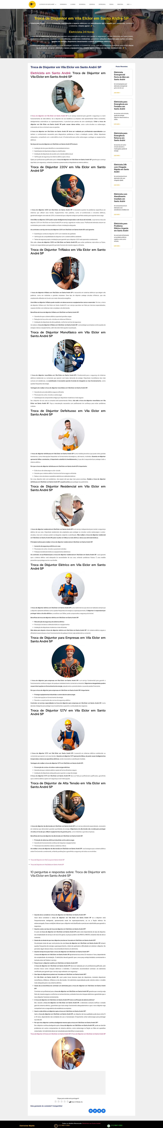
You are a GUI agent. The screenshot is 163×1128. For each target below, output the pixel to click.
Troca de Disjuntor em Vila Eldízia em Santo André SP (47, 865)
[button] (91, 1111)
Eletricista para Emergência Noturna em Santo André (120, 137)
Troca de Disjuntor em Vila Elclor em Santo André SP (89, 1034)
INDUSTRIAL (120, 4)
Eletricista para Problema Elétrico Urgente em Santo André (121, 227)
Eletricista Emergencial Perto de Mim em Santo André (121, 76)
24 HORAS (73, 4)
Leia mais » (117, 92)
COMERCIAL (92, 4)
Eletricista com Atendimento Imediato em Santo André (120, 197)
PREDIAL (111, 4)
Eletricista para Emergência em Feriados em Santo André (121, 105)
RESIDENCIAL (82, 4)
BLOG (128, 4)
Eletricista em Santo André (50, 73)
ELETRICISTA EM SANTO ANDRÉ (46, 4)
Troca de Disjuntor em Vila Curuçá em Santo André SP (47, 860)
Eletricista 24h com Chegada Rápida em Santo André (121, 168)
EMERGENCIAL (63, 4)
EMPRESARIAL (102, 4)
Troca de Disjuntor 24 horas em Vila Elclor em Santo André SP (51, 1034)
